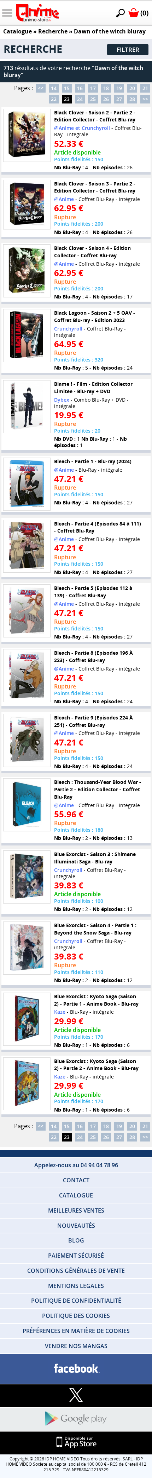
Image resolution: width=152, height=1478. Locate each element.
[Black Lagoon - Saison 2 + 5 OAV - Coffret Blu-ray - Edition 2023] (27, 335)
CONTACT (76, 1180)
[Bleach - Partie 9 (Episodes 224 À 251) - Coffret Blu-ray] (27, 740)
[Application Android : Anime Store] (76, 1419)
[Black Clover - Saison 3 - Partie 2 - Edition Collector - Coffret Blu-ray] (27, 205)
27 (119, 99)
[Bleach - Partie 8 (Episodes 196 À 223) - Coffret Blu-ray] (27, 675)
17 (93, 88)
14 (54, 88)
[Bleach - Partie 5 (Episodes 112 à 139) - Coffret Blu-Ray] (27, 611)
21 (145, 88)
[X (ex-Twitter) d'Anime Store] (76, 1395)
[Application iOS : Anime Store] (76, 1442)
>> (145, 99)
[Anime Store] (37, 12)
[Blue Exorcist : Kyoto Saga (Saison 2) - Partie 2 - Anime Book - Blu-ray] (27, 1084)
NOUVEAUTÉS (76, 1225)
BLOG (76, 1240)
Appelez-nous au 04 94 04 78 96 (76, 1165)
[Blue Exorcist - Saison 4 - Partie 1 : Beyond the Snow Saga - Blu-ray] (27, 948)
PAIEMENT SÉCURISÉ (76, 1255)
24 (80, 99)
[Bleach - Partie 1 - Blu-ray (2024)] (27, 484)
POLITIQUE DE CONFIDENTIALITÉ (76, 1300)
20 (132, 88)
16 (80, 88)
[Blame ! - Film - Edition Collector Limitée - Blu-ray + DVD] (27, 407)
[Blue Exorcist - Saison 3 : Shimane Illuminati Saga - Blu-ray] (27, 877)
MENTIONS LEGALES (76, 1286)
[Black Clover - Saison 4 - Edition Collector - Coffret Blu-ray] (27, 271)
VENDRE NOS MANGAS (76, 1346)
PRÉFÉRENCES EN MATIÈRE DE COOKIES (76, 1331)
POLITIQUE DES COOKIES (76, 1316)
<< (40, 88)
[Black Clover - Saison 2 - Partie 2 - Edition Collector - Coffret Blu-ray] (27, 135)
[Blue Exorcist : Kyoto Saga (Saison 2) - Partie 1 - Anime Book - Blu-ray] (27, 1019)
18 (106, 88)
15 (67, 88)
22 (54, 99)
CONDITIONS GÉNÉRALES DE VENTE (76, 1271)
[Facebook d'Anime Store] (76, 1368)
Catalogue (17, 31)
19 (119, 88)
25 (93, 99)
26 (106, 99)
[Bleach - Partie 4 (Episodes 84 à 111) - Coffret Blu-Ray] (27, 546)
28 (132, 99)
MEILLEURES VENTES (76, 1210)
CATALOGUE (76, 1195)
